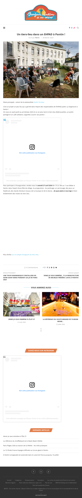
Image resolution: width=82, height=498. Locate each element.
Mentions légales (10, 483)
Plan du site (48, 483)
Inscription (41, 480)
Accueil (9, 480)
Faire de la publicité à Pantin (41, 485)
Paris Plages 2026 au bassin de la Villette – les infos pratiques (25, 446)
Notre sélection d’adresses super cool (30, 483)
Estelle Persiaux (39, 102)
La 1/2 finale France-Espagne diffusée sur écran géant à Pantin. (25, 450)
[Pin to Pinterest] (51, 267)
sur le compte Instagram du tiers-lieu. (25, 255)
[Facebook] (69, 28)
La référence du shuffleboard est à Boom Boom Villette (22, 441)
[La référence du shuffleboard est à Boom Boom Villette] (60, 304)
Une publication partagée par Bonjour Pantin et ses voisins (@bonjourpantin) (32, 180)
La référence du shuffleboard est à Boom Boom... (60, 320)
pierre (37, 38)
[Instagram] (71, 28)
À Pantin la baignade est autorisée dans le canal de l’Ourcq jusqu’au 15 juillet (31, 455)
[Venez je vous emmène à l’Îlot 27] (21, 304)
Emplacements (29, 480)
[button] (41, 329)
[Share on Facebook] (47, 267)
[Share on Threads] (54, 267)
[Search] (78, 28)
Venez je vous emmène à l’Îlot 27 (21, 319)
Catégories (18, 480)
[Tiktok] (74, 28)
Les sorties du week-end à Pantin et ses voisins (61, 480)
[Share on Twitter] (49, 267)
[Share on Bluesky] (56, 267)
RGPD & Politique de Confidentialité (66, 483)
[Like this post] (45, 267)
